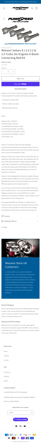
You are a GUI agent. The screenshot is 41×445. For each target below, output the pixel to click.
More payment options (20, 88)
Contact (6, 360)
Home (5, 351)
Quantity (3, 68)
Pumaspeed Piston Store (22, 441)
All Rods (6, 376)
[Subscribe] (31, 412)
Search (6, 381)
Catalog (6, 356)
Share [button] (5, 227)
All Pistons (7, 372)
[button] (4, 8)
